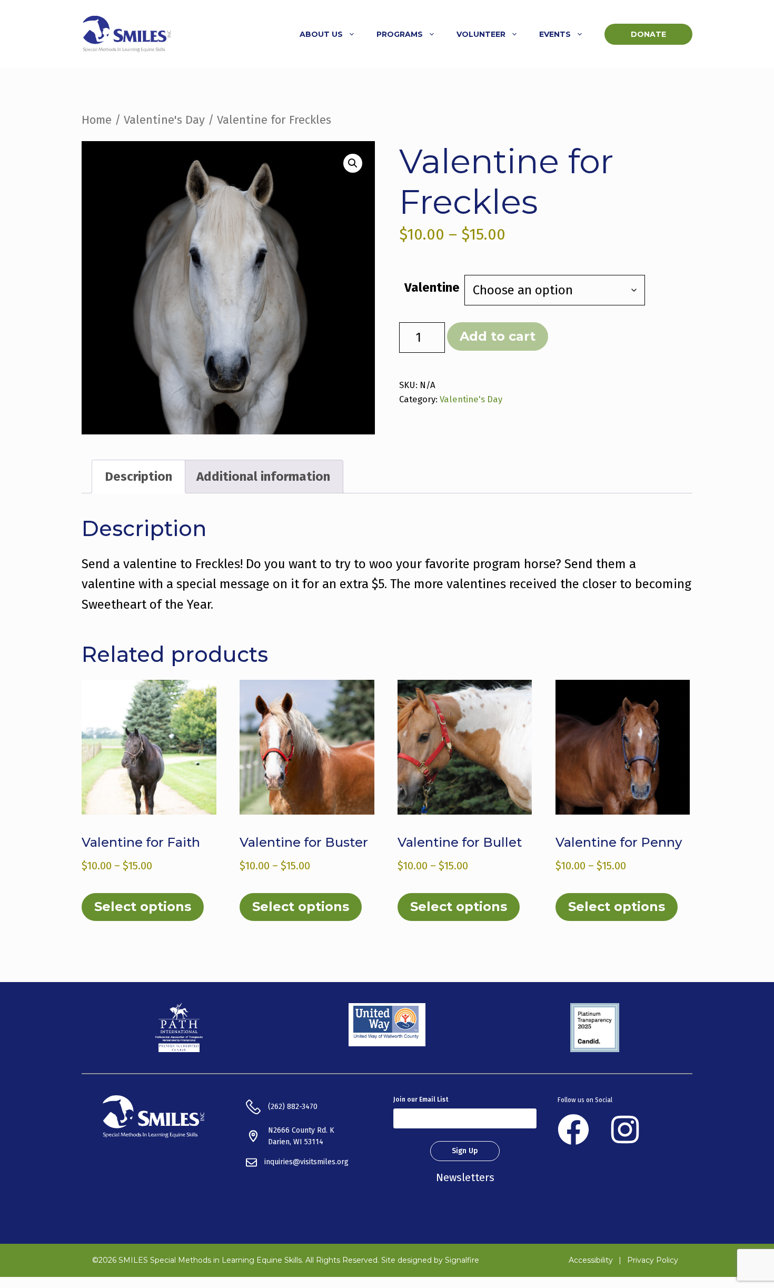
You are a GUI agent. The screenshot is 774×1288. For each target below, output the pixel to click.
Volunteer (481, 34)
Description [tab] (138, 476)
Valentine (432, 287)
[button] (352, 163)
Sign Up (465, 1150)
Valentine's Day (164, 120)
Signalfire (462, 1260)
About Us (321, 34)
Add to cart (497, 336)
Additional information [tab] (263, 476)
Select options (142, 906)
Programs (399, 34)
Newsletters (465, 1177)
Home (97, 120)
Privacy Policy (652, 1260)
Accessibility (591, 1260)
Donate (648, 34)
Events (555, 34)
